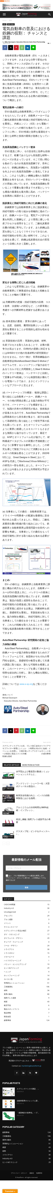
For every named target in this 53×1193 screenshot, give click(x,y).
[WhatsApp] (21, 47)
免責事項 (39, 1173)
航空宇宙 (7, 1005)
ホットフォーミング (8, 824)
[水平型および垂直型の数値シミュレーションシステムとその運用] (8, 774)
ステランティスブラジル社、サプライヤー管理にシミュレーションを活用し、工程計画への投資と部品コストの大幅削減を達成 (14, 751)
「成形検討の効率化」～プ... (28, 1113)
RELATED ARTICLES (11, 765)
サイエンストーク (8, 777)
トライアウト (9, 949)
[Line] (36, 1072)
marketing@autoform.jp (31, 1066)
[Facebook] (4, 47)
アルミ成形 (8, 919)
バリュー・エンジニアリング (15, 964)
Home (4, 20)
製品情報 (7, 1013)
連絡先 (31, 1173)
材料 (10, 20)
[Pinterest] (16, 47)
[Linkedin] (27, 47)
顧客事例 (7, 1020)
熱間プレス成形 (10, 998)
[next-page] (7, 843)
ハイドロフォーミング (12, 960)
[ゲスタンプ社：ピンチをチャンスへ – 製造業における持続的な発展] (8, 834)
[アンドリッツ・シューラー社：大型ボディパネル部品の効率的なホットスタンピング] (8, 786)
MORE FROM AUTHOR (30, 765)
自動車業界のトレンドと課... (28, 1101)
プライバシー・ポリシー (19, 1173)
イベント (7, 923)
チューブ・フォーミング (13, 942)
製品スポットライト (11, 1009)
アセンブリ (8, 915)
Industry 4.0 (9, 908)
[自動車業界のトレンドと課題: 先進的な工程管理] (8, 1103)
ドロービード (9, 957)
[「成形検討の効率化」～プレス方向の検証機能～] (8, 1115)
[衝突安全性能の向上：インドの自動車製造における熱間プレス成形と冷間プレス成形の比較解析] (8, 798)
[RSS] (30, 1072)
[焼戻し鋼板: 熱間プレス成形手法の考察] (8, 822)
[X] (10, 47)
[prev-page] (4, 843)
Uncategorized (10, 912)
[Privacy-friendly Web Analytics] (5, 1)
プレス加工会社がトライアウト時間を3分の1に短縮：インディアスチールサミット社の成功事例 (38, 750)
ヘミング (7, 971)
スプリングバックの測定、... (28, 1089)
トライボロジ (9, 953)
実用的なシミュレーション (8, 836)
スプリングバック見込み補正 (8, 812)
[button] (4, 14)
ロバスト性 (8, 979)
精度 (5, 1001)
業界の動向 (11, 24)
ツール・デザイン (11, 945)
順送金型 (7, 1016)
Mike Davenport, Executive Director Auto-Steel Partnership (25, 42)
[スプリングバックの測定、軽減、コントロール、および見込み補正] (8, 1092)
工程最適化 (8, 986)
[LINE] (33, 47)
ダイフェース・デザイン (13, 938)
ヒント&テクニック (11, 968)
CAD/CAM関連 (9, 904)
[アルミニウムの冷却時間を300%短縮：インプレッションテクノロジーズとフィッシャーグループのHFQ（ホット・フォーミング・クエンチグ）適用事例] (8, 810)
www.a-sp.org (26, 683)
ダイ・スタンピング (8, 788)
